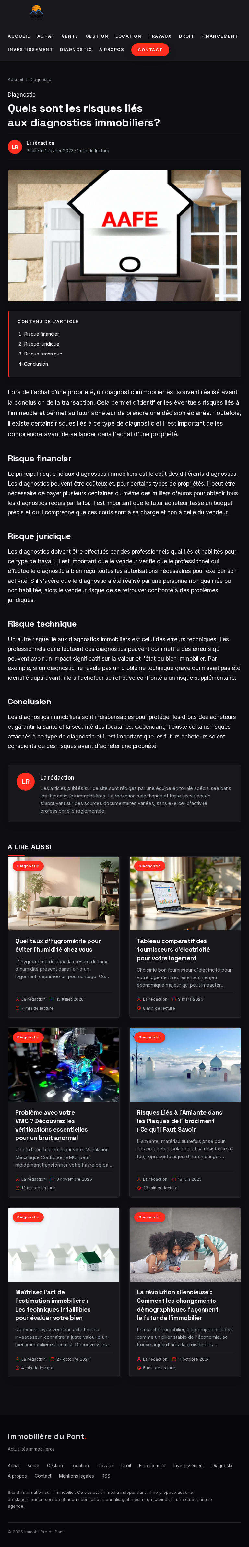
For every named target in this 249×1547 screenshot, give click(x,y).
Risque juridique (41, 344)
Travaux (160, 36)
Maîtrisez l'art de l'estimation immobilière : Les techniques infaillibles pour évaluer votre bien (53, 1305)
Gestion (97, 36)
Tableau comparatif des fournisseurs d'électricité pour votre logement (173, 949)
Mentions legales (76, 1476)
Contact (150, 49)
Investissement (30, 49)
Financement (219, 36)
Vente (70, 36)
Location (128, 36)
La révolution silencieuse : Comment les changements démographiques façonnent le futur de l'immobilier (177, 1305)
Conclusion (36, 363)
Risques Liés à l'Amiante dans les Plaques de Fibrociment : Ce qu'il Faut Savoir (179, 1121)
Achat (46, 36)
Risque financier (41, 334)
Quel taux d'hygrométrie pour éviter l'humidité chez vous (58, 945)
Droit (187, 36)
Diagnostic (76, 49)
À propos (111, 49)
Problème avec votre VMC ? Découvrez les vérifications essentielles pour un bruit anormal (51, 1125)
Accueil (19, 36)
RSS (106, 1476)
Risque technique (43, 353)
